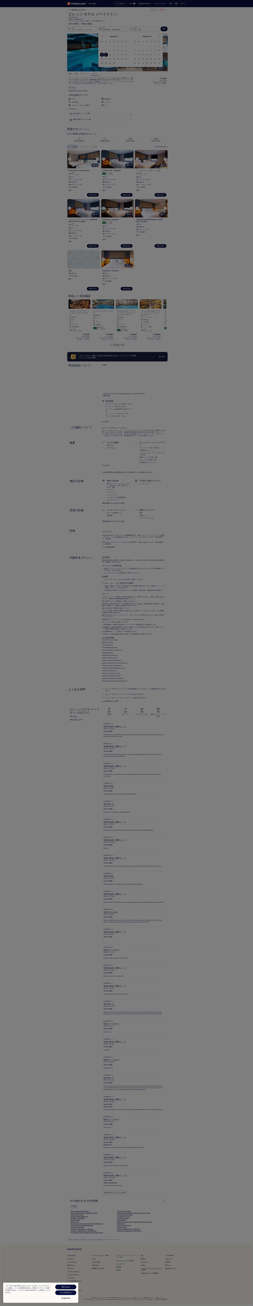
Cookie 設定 (65, 1298)
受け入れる (66, 1287)
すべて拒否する (65, 1293)
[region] (40, 1292)
